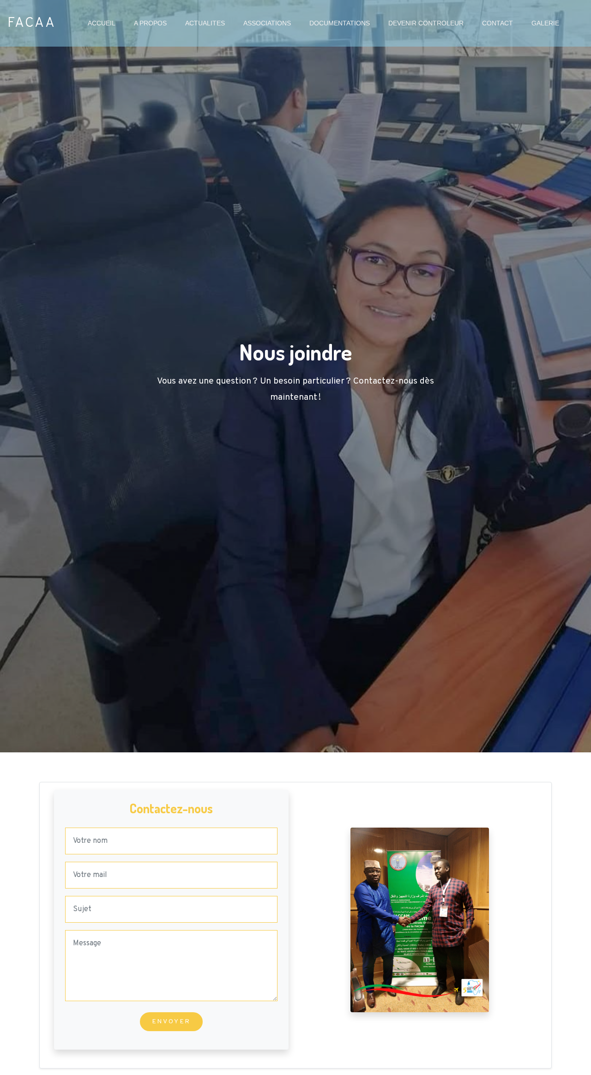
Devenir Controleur (426, 23)
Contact (502, 23)
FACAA (31, 23)
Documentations (339, 23)
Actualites (209, 23)
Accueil (106, 23)
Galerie (549, 23)
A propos (155, 23)
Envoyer (171, 1022)
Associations (271, 23)
